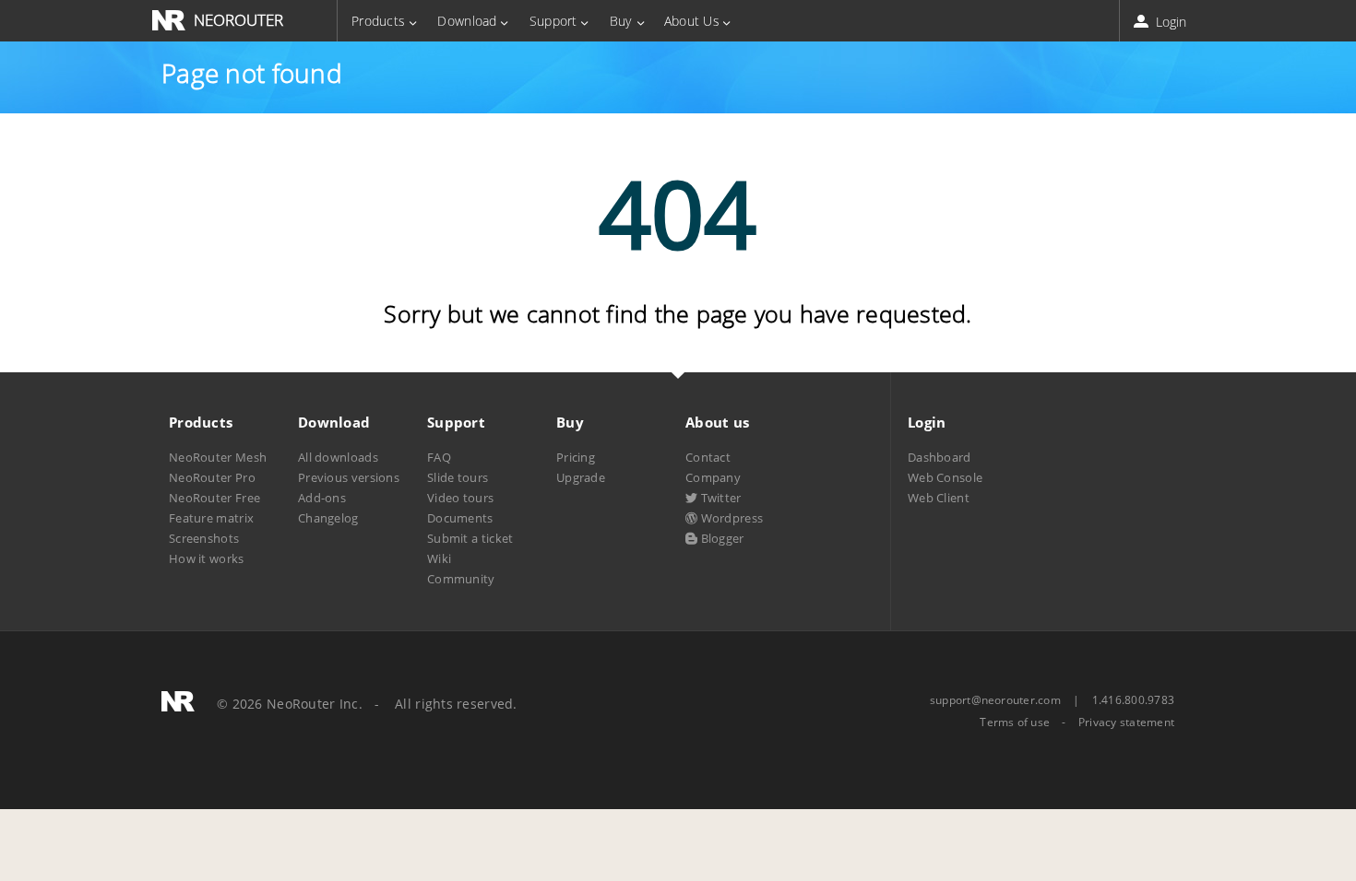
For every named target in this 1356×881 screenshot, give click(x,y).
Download (466, 20)
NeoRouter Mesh (218, 457)
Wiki (439, 558)
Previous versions (348, 477)
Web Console (945, 477)
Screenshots (204, 538)
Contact (708, 457)
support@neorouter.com (995, 700)
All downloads (338, 457)
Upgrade (580, 477)
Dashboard (939, 457)
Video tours (460, 497)
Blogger (720, 538)
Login (1169, 21)
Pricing (575, 457)
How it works (206, 558)
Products (378, 20)
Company (713, 477)
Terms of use (1015, 722)
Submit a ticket (470, 538)
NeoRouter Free (214, 497)
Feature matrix (211, 518)
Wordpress (730, 518)
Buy (621, 20)
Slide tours (457, 477)
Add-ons (322, 497)
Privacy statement (1126, 722)
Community (461, 578)
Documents (460, 518)
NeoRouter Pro (212, 477)
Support (553, 20)
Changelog (328, 518)
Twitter (719, 497)
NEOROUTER (238, 19)
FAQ (439, 457)
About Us (692, 20)
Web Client (938, 497)
